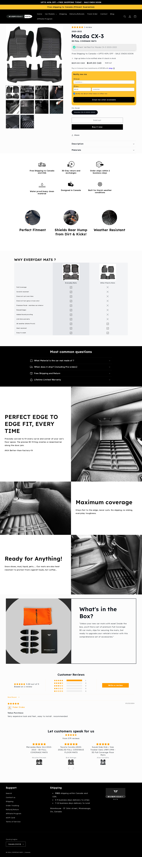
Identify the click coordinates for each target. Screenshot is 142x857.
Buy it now (97, 127)
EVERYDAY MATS (17, 852)
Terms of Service (13, 822)
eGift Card (10, 818)
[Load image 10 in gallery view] (27, 121)
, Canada (27, 852)
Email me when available (104, 100)
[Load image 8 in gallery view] (56, 107)
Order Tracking (12, 805)
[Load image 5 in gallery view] (12, 107)
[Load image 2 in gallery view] (27, 92)
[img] (13, 703)
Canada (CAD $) (14, 844)
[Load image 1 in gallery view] (12, 92)
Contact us (10, 797)
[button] (50, 14)
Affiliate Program (13, 813)
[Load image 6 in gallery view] (27, 107)
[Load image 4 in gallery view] (56, 92)
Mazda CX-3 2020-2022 (86, 112)
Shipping (9, 801)
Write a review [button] (115, 685)
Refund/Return (12, 809)
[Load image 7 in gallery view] (41, 107)
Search (9, 793)
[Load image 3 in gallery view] (41, 92)
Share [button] (76, 135)
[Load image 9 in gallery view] (12, 121)
